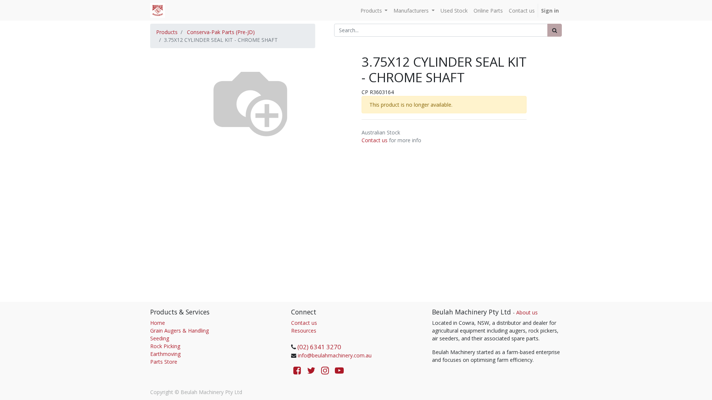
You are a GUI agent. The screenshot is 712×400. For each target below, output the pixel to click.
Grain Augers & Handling (179, 330)
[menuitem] (454, 10)
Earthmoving (165, 353)
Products (167, 32)
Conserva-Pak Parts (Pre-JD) (221, 32)
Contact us (375, 140)
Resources (303, 330)
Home (157, 322)
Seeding (159, 338)
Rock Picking (165, 346)
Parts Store (163, 361)
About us (527, 312)
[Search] (554, 30)
